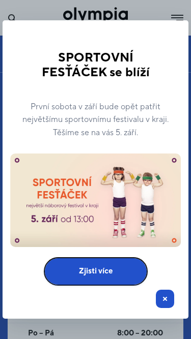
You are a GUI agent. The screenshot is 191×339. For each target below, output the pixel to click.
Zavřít (165, 299)
